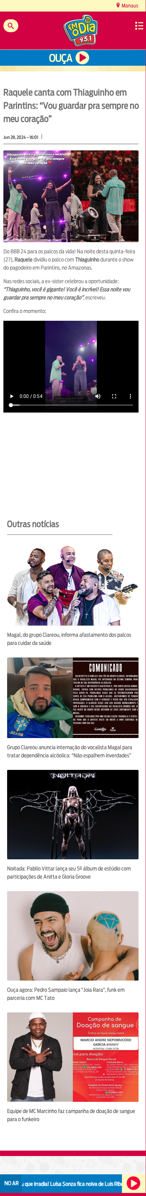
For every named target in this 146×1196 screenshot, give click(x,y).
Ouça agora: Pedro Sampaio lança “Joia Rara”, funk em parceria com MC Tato (66, 994)
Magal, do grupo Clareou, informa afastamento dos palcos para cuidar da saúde (69, 639)
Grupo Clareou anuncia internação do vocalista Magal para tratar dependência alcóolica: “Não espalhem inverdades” (69, 751)
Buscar (10, 25)
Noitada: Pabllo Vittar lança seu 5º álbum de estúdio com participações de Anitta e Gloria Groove (69, 872)
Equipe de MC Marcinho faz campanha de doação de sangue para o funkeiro (71, 1115)
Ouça (60, 58)
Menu (139, 25)
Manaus (129, 5)
